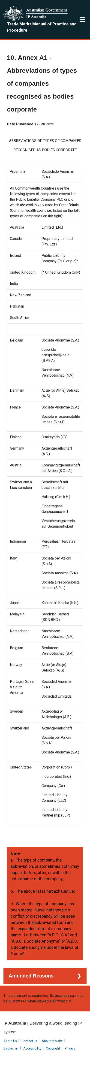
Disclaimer (11, 1048)
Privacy (70, 1048)
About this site (52, 1041)
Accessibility (32, 1048)
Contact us (29, 1041)
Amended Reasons (31, 976)
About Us (10, 1041)
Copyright (53, 1048)
